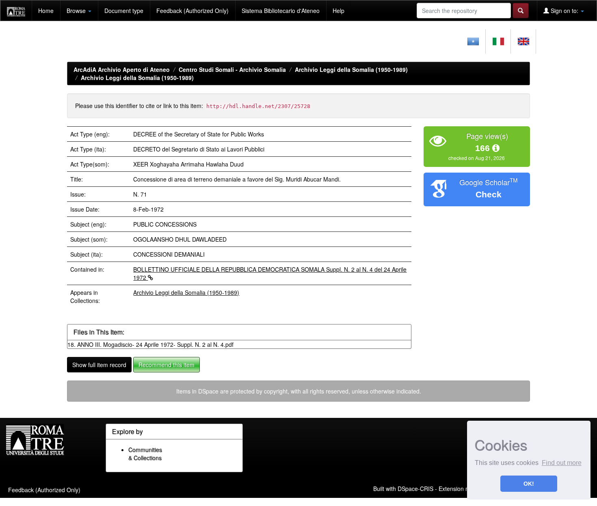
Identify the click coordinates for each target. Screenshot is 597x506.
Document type (123, 10)
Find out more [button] (562, 462)
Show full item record (99, 365)
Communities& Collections (145, 453)
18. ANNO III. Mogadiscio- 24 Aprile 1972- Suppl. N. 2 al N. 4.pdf (150, 344)
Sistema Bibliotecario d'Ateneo (281, 10)
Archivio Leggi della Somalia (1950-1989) (351, 69)
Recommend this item (166, 365)
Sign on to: (564, 10)
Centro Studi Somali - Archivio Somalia (232, 69)
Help (338, 10)
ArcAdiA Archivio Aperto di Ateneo (122, 69)
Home (46, 10)
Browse (77, 10)
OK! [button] (528, 483)
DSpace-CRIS (415, 488)
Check (489, 194)
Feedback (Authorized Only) (192, 10)
